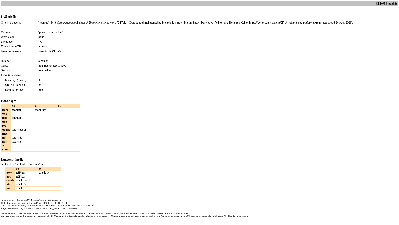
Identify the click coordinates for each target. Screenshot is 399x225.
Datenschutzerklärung (11, 216)
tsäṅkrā (16, 141)
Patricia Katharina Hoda (176, 213)
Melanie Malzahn (79, 213)
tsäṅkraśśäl (19, 129)
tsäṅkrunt (40, 109)
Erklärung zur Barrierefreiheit (38, 216)
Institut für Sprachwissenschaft (48, 213)
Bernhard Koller (147, 213)
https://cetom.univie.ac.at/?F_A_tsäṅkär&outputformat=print (285, 22)
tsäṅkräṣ (17, 137)
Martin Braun (112, 213)
